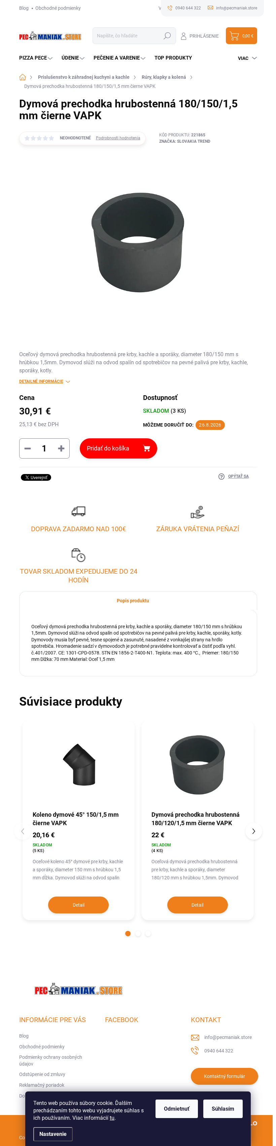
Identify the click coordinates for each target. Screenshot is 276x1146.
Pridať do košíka (108, 448)
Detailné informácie (41, 381)
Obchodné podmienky (58, 8)
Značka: (184, 141)
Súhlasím (223, 1109)
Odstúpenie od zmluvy (42, 1074)
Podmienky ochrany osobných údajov (50, 1060)
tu (112, 1118)
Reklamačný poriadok (41, 1085)
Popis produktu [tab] (133, 600)
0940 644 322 (218, 1050)
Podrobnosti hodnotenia (118, 138)
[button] (128, 933)
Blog (24, 8)
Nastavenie (53, 1134)
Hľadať (167, 35)
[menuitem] (36, 58)
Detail (78, 905)
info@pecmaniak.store (228, 1037)
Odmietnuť (176, 1109)
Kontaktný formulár (224, 1076)
